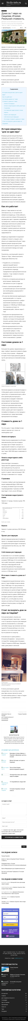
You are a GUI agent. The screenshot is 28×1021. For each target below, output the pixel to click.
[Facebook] (2, 705)
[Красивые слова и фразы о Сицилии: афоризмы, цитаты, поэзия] (5, 755)
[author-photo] (14, 733)
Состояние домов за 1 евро (10, 99)
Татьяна (3, 901)
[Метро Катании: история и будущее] (5, 762)
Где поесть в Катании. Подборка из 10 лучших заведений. (12, 872)
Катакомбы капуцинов (15, 981)
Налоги (6, 112)
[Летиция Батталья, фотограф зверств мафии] (5, 776)
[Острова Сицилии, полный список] (5, 790)
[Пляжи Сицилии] (5, 969)
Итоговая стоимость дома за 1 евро (14, 119)
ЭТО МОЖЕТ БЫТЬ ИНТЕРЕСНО (10, 750)
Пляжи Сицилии (14, 967)
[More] (16, 705)
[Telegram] (9, 705)
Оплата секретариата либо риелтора (14, 105)
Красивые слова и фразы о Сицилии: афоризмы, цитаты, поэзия (18, 755)
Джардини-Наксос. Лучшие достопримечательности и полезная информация (7, 717)
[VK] (13, 705)
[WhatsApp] (6, 705)
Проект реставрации (10, 114)
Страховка (7, 108)
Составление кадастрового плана (13, 110)
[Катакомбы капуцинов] (5, 983)
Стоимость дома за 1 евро (9, 101)
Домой (3, 8)
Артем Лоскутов (6, 27)
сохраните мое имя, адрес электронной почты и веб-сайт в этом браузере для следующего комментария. (12, 831)
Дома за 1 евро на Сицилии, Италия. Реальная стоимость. (12, 859)
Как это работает (7, 97)
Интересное (8, 8)
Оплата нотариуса (9, 103)
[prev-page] (13, 796)
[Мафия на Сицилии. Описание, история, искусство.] (5, 976)
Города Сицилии (22, 714)
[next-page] (15, 796)
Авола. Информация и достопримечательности (13, 868)
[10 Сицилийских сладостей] (5, 783)
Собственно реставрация (11, 117)
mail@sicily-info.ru (19, 958)
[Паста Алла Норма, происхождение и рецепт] (5, 769)
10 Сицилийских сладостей (17, 781)
